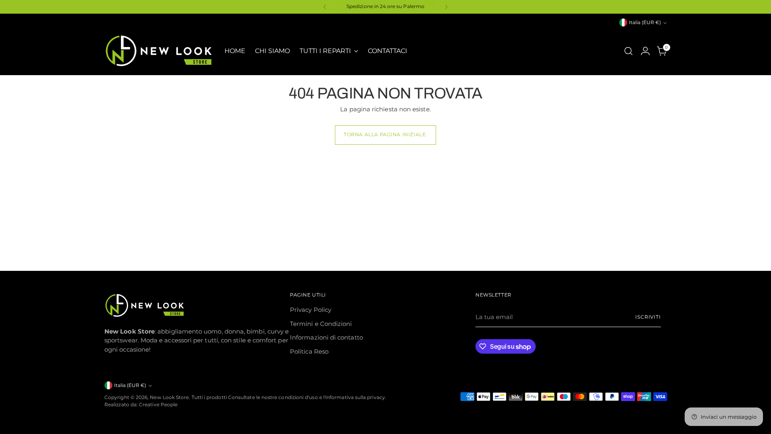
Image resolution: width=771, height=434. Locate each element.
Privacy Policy (310, 309)
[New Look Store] (158, 51)
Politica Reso (309, 351)
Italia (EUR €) (645, 22)
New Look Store (169, 397)
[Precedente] (325, 7)
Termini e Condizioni (321, 324)
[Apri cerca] (628, 51)
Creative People (158, 404)
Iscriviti (648, 317)
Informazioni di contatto (326, 337)
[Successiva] (446, 7)
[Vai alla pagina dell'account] (645, 51)
